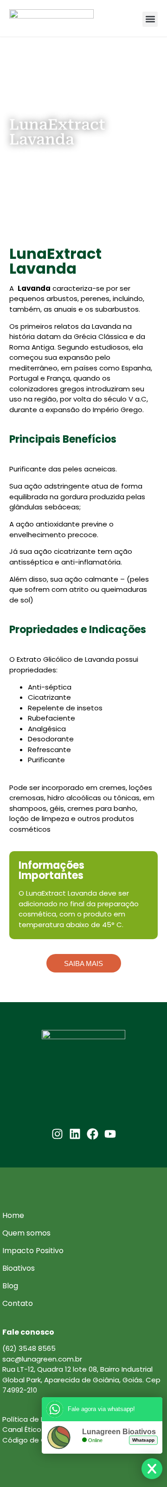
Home (13, 1215)
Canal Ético (21, 1429)
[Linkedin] (75, 1134)
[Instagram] (57, 1134)
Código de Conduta (37, 1440)
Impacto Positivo (33, 1250)
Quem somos (26, 1233)
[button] (150, 19)
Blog (10, 1285)
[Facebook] (92, 1134)
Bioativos (18, 1268)
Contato (17, 1303)
